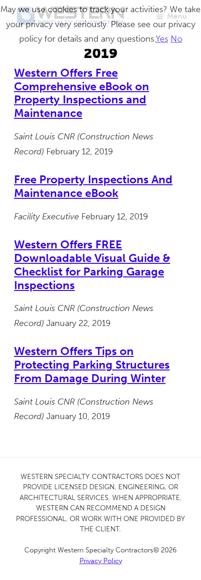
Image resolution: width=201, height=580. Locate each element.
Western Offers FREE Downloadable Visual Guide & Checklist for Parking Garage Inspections (92, 264)
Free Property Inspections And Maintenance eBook (93, 186)
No (176, 39)
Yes (162, 39)
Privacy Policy (100, 561)
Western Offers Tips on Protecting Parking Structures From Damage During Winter (92, 364)
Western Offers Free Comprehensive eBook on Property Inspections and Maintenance (81, 93)
